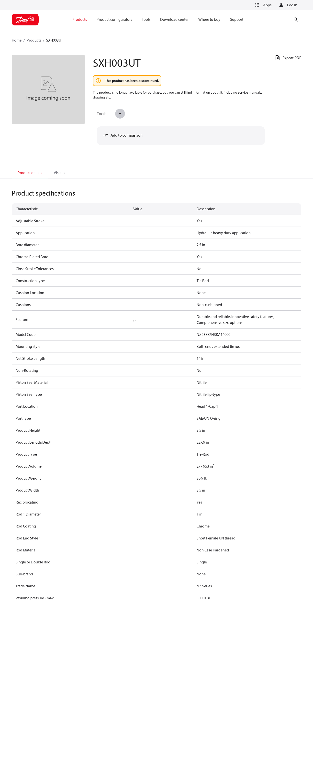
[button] (262, 5)
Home (17, 40)
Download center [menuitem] (174, 19)
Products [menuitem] (79, 19)
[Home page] (25, 19)
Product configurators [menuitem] (114, 19)
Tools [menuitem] (146, 19)
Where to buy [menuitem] (209, 19)
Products (34, 40)
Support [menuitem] (236, 19)
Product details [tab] (30, 172)
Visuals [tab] (59, 172)
